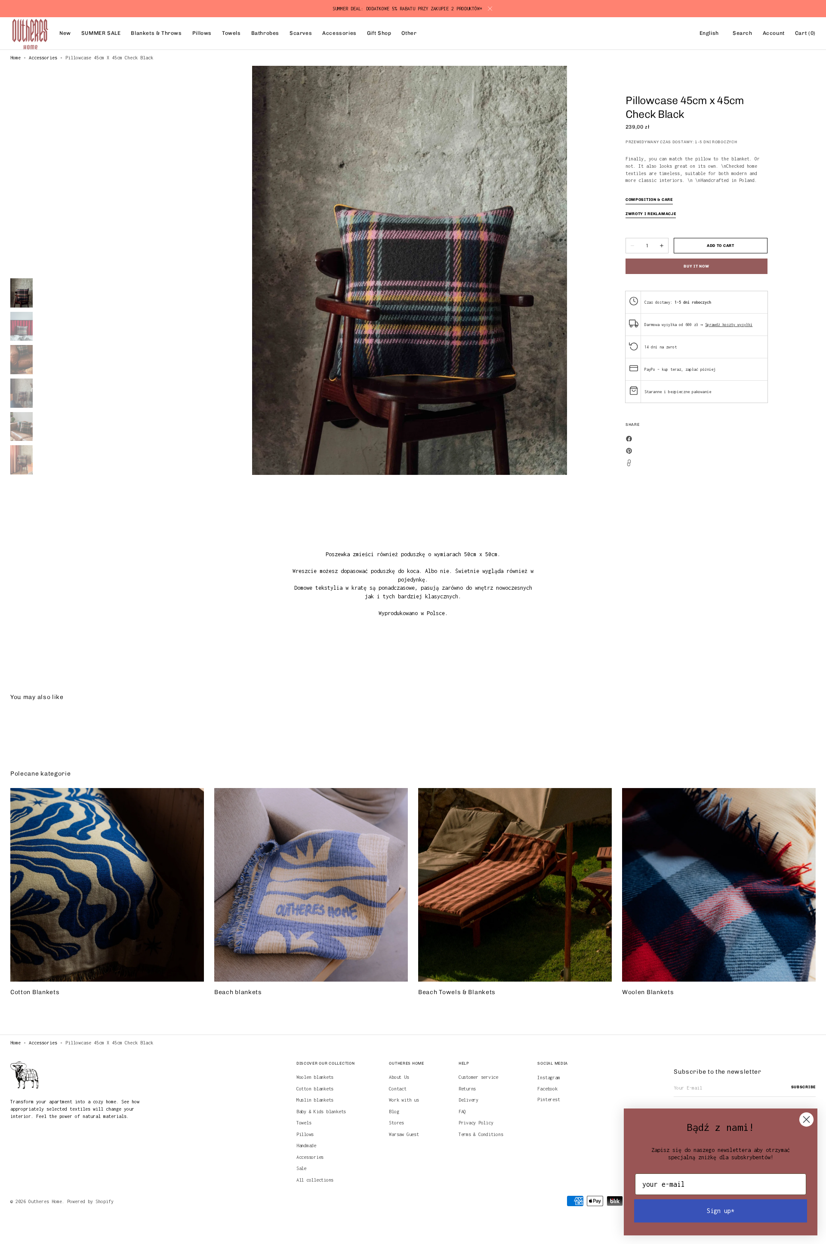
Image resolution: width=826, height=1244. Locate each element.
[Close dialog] (806, 1119)
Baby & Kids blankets (321, 1111)
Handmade (306, 1145)
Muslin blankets (314, 1099)
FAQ (462, 1111)
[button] (709, 33)
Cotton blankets (314, 1088)
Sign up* (720, 1210)
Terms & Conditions (481, 1134)
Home (15, 57)
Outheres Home (45, 1201)
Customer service (478, 1077)
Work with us (404, 1099)
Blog (394, 1111)
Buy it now (696, 266)
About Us (399, 1077)
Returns (467, 1088)
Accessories (43, 57)
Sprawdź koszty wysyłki (728, 324)
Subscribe (803, 1087)
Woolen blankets (314, 1077)
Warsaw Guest (404, 1134)
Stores (396, 1122)
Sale (301, 1168)
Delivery (468, 1099)
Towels (303, 1122)
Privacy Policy (476, 1122)
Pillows (305, 1134)
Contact (397, 1088)
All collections (314, 1179)
